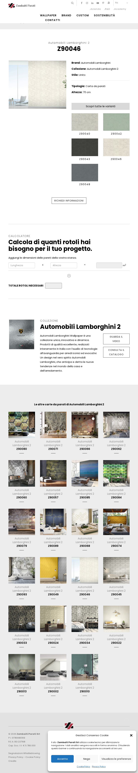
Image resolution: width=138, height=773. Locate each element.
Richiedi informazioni (69, 200)
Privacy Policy (99, 766)
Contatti (52, 20)
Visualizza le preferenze (116, 759)
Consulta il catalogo (116, 352)
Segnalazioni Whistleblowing (24, 753)
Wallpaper (48, 15)
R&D (107, 9)
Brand (66, 15)
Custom (82, 15)
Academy (120, 9)
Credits (12, 761)
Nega (86, 759)
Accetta (62, 759)
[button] (131, 735)
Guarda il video (116, 339)
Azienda (96, 9)
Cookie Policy (83, 766)
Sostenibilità (104, 15)
